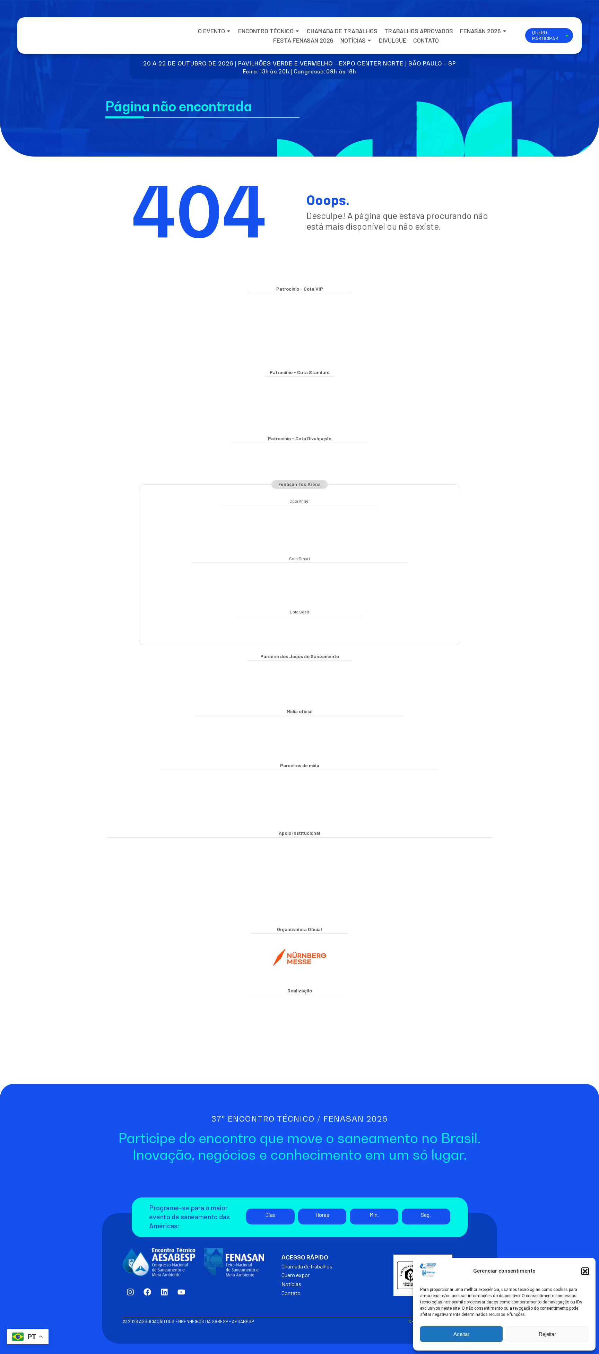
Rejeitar (547, 1334)
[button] (585, 1271)
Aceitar (461, 1334)
